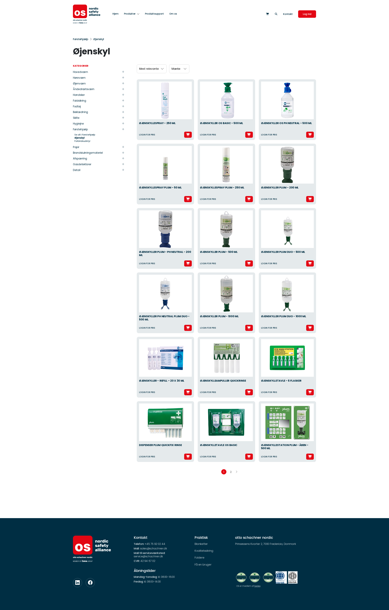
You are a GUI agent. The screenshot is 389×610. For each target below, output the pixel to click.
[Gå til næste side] (236, 471)
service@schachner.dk (148, 556)
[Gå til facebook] (90, 582)
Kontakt (288, 14)
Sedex (257, 586)
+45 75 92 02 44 (155, 544)
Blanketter (201, 544)
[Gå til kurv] (267, 14)
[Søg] (276, 14)
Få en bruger (202, 564)
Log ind (307, 14)
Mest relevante (149, 69)
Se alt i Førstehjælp (84, 134)
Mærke (176, 69)
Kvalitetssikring (203, 551)
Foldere (199, 557)
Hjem (115, 13)
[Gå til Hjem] (86, 14)
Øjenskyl (98, 39)
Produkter (130, 13)
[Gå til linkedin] (77, 582)
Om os (173, 13)
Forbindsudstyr (82, 141)
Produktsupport (154, 13)
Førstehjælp (80, 39)
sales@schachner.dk (153, 548)
